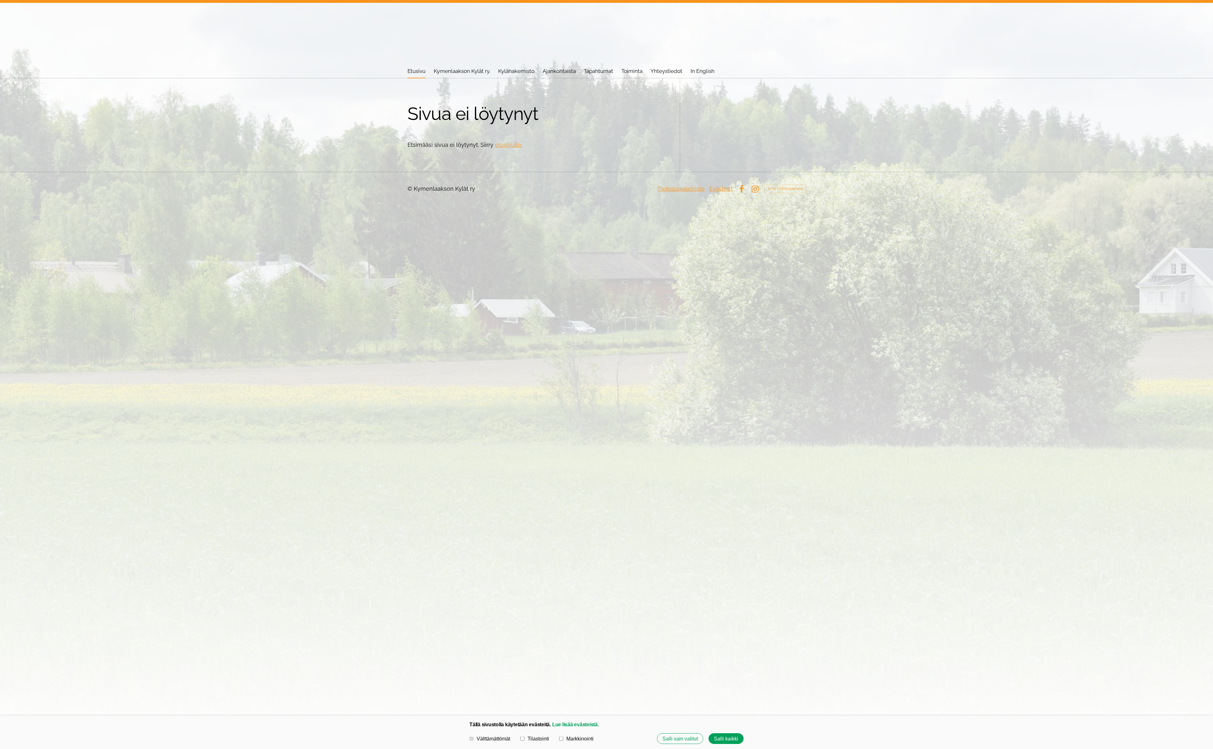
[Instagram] (755, 189)
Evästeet (721, 188)
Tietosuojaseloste (681, 188)
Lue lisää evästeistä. (575, 724)
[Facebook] (741, 189)
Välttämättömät (493, 738)
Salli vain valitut (680, 738)
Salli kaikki (726, 738)
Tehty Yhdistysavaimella (785, 188)
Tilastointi (538, 738)
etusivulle (508, 144)
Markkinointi (580, 738)
